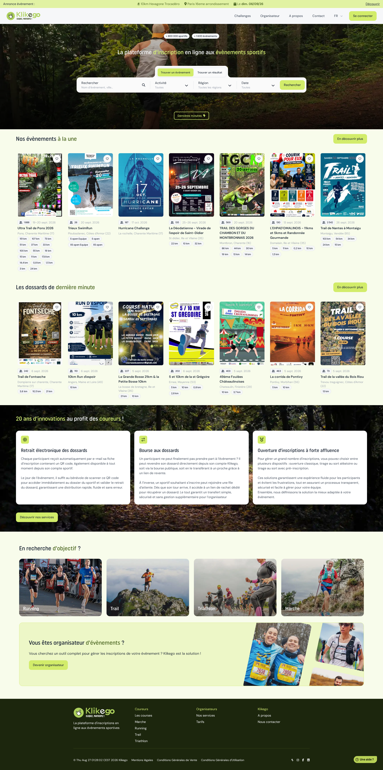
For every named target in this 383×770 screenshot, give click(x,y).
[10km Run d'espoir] (90, 350)
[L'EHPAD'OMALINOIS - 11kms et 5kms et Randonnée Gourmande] (292, 212)
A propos (296, 16)
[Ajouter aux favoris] (57, 159)
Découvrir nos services (37, 517)
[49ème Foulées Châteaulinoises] (242, 350)
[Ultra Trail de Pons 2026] (40, 212)
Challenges (242, 16)
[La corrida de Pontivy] (292, 350)
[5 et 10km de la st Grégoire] (191, 350)
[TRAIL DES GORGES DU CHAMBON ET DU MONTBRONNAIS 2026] (242, 212)
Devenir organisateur (48, 665)
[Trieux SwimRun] (90, 212)
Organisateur (269, 16)
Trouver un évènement (175, 72)
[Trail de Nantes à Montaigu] (343, 212)
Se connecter (363, 16)
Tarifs (200, 722)
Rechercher (292, 85)
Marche (140, 722)
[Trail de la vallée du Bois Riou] (343, 350)
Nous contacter (269, 722)
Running (141, 728)
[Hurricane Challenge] (141, 212)
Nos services (205, 715)
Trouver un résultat (209, 72)
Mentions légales (142, 760)
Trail (138, 734)
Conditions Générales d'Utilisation (222, 760)
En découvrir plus (350, 139)
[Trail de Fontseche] (40, 350)
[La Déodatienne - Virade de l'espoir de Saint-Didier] (191, 212)
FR (336, 16)
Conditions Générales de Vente (177, 760)
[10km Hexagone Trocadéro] (191, 4)
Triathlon (141, 741)
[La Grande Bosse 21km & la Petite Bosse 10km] (141, 350)
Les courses (143, 715)
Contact (318, 16)
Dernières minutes (190, 115)
